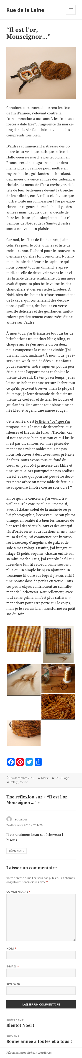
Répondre (16, 851)
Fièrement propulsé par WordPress (28, 1053)
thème (24, 782)
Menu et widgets (71, 14)
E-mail (12, 966)
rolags (14, 782)
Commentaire (18, 892)
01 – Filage (62, 778)
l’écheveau (29, 592)
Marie (45, 778)
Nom (11, 948)
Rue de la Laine (25, 9)
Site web (13, 984)
